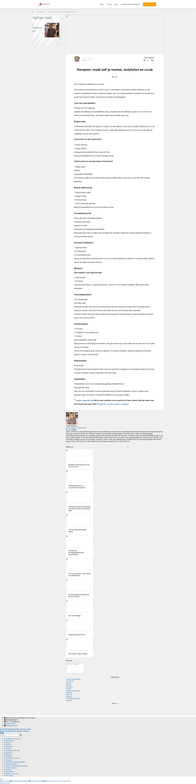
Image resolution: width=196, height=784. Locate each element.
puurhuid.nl (88, 60)
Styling (68, 683)
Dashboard (16, 781)
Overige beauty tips (73, 691)
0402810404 (10, 724)
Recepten (69, 687)
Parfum (68, 689)
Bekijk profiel (81, 428)
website (70, 430)
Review (68, 685)
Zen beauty (70, 681)
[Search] (20, 735)
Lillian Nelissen (88, 58)
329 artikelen (70, 428)
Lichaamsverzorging (73, 679)
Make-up (69, 695)
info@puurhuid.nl (12, 726)
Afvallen (69, 697)
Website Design (36, 781)
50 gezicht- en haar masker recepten (112, 404)
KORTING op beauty (73, 698)
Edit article (6, 781)
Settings (25, 781)
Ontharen (69, 693)
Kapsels (69, 700)
